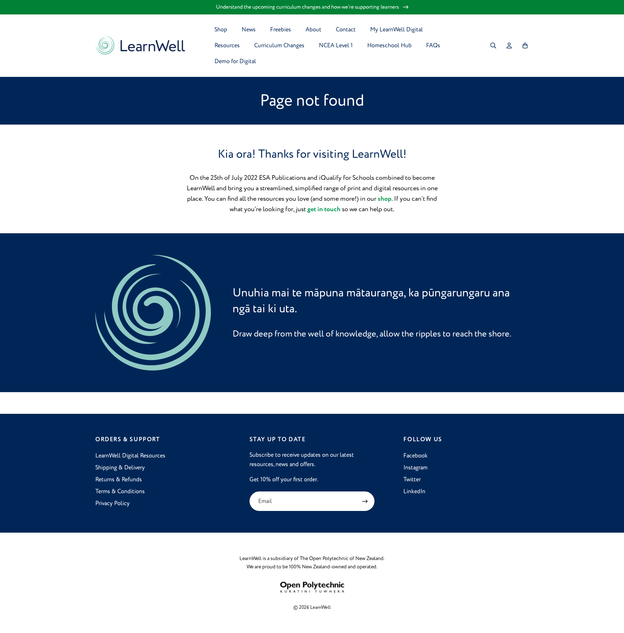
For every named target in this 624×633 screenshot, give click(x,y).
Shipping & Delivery (120, 467)
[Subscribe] (364, 501)
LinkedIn (414, 491)
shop (384, 199)
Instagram (415, 467)
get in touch (324, 209)
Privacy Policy (112, 503)
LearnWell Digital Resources (130, 455)
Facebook (415, 455)
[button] (493, 45)
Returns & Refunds (118, 479)
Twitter (412, 479)
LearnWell (320, 607)
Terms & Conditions (120, 491)
